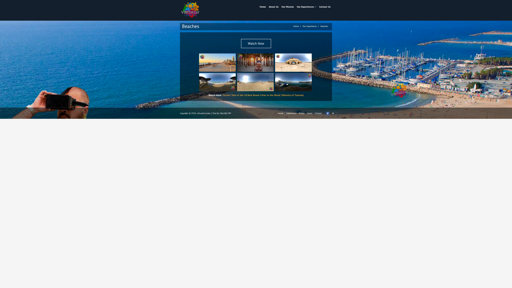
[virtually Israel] (190, 10)
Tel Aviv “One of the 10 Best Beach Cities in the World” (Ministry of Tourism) (263, 95)
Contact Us (325, 6)
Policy (301, 113)
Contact (318, 113)
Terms (309, 113)
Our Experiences (306, 6)
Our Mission (287, 6)
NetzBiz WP (225, 113)
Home (263, 6)
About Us (274, 6)
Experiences (291, 113)
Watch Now (256, 43)
